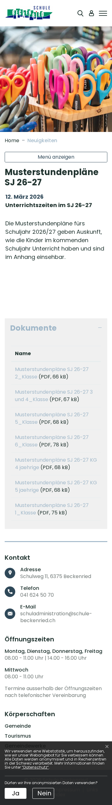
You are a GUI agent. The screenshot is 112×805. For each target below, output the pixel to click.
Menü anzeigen (56, 157)
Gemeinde (18, 726)
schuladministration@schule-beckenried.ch (56, 617)
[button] (80, 13)
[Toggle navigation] (102, 12)
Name (23, 353)
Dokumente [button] (33, 328)
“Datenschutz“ (35, 767)
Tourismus (18, 736)
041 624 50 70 (37, 595)
